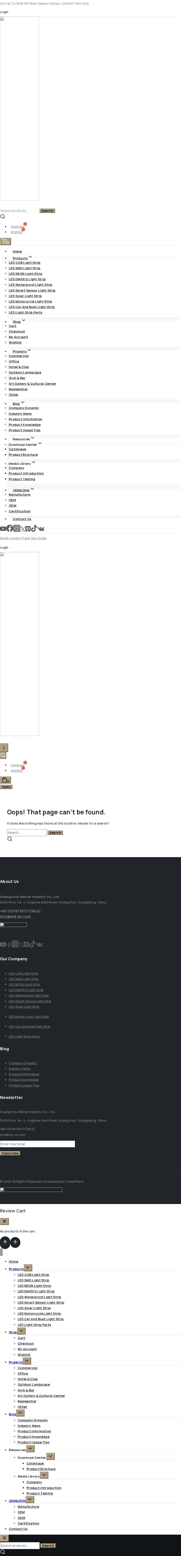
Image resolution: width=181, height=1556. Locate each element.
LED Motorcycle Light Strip (30, 301)
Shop (13, 1332)
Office (14, 361)
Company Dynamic (24, 408)
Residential (18, 389)
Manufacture (19, 494)
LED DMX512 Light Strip (27, 279)
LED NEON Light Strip (25, 274)
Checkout (17, 331)
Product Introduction (26, 473)
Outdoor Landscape (25, 372)
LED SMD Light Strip (25, 268)
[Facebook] (9, 531)
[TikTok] (34, 531)
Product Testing (22, 479)
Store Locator (10, 538)
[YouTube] (3, 531)
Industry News (20, 413)
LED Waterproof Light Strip (31, 285)
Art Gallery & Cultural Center (32, 384)
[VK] (41, 531)
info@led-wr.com (15, 916)
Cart (12, 326)
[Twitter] (22, 531)
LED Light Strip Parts (25, 312)
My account (18, 337)
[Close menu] (1, 1252)
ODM (12, 505)
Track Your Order (34, 538)
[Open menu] (4, 747)
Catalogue (17, 449)
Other (14, 395)
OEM (12, 500)
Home (17, 251)
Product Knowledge (25, 425)
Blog (12, 1414)
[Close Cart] (4, 1221)
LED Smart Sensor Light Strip (32, 290)
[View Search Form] (3, 755)
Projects (16, 1362)
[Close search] (4, 1538)
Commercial (19, 356)
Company (16, 468)
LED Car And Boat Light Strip (32, 307)
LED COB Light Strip (25, 263)
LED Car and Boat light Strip (29, 1026)
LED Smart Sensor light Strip (30, 1001)
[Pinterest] (28, 531)
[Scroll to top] (5, 1242)
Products (16, 1269)
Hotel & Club (19, 367)
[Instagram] (16, 531)
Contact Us (22, 519)
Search (47, 210)
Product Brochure (23, 454)
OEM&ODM (17, 1501)
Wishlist (15, 342)
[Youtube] (3, 946)
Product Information (25, 419)
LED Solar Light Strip (25, 296)
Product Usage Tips (24, 430)
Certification (19, 511)
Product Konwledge (24, 1080)
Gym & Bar (17, 378)
